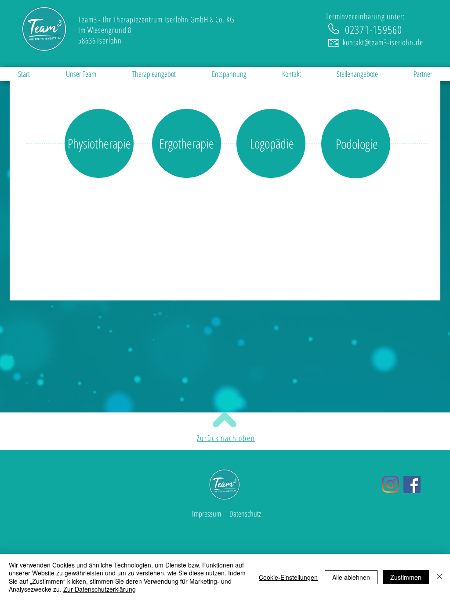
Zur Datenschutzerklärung (99, 589)
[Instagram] (390, 484)
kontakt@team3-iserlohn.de (383, 42)
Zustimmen (405, 577)
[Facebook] (412, 484)
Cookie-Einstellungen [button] (288, 577)
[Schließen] (439, 577)
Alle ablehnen (351, 577)
